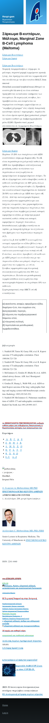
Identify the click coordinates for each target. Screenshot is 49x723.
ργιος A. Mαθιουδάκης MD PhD (23, 487)
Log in (5, 713)
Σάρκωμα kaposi (9, 58)
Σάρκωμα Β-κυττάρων (12, 54)
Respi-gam (8, 16)
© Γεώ (5, 487)
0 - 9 (7, 456)
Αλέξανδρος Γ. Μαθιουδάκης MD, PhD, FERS (23, 530)
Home (5, 705)
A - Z (14, 456)
